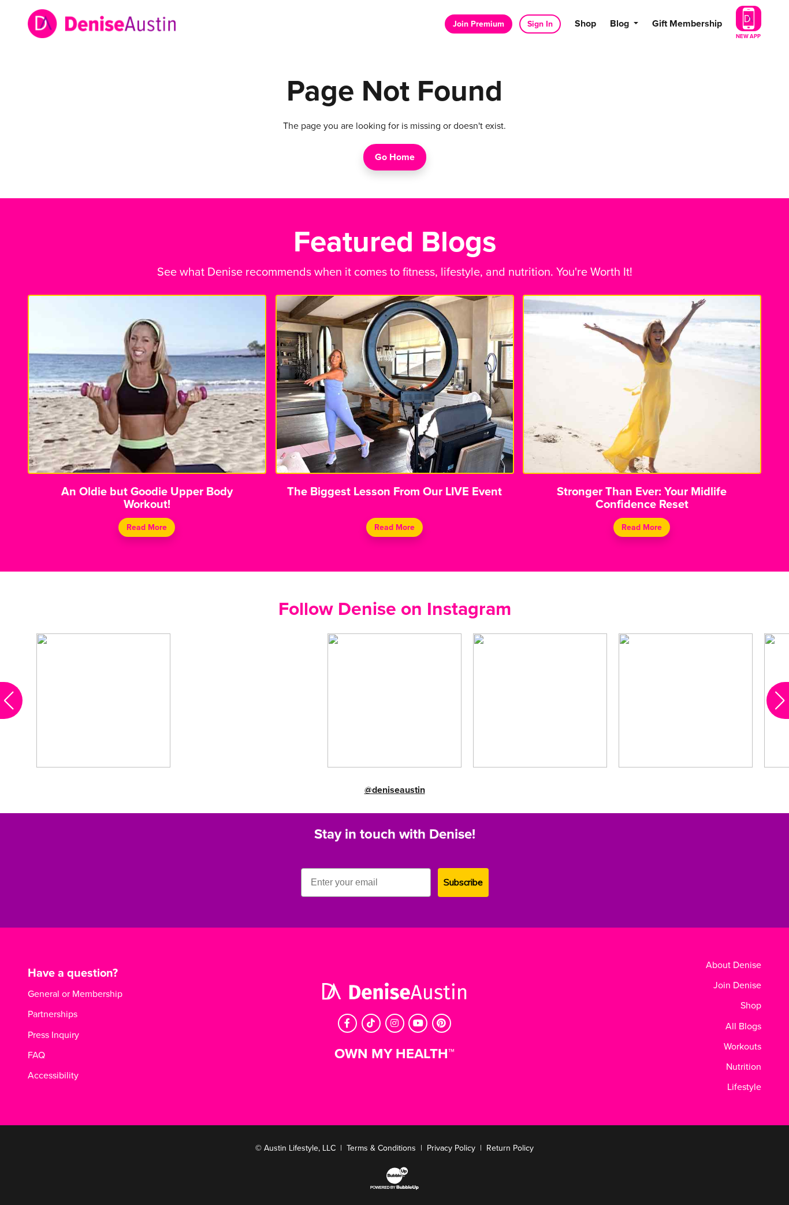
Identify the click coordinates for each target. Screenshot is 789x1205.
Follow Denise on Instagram (394, 609)
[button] (11, 700)
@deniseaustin (394, 790)
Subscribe (463, 882)
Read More (146, 527)
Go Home (395, 157)
